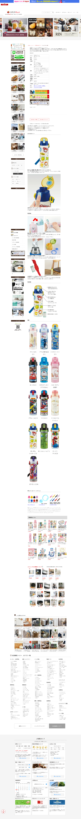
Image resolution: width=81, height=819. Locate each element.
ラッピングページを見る (38, 87)
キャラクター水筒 (45, 45)
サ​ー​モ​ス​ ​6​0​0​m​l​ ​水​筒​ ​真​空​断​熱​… (31, 576)
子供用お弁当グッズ (38, 45)
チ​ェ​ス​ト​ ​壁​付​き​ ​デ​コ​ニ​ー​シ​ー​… (57, 576)
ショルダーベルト (53, 504)
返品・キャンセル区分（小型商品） (40, 85)
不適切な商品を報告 (45, 123)
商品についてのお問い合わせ (35, 123)
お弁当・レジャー (31, 45)
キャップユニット (31, 504)
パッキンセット (42, 504)
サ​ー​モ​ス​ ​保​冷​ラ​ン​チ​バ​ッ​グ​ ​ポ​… (38, 576)
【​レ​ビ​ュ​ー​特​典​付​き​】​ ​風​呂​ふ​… (44, 576)
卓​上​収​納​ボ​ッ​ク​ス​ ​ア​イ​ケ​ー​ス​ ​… (51, 576)
